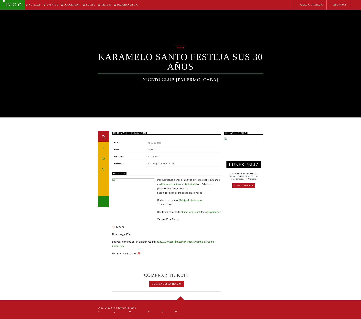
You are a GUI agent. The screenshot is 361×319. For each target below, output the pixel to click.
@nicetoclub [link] (191, 184)
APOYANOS (340, 5)
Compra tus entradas (166, 284)
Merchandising (127, 5)
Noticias (34, 5)
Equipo (90, 5)
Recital (180, 47)
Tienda (106, 5)
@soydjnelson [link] (213, 212)
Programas (72, 5)
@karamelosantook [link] (170, 184)
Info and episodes (243, 185)
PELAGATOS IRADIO (311, 5)
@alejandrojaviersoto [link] (190, 200)
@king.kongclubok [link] (191, 212)
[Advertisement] (243, 239)
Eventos (52, 5)
